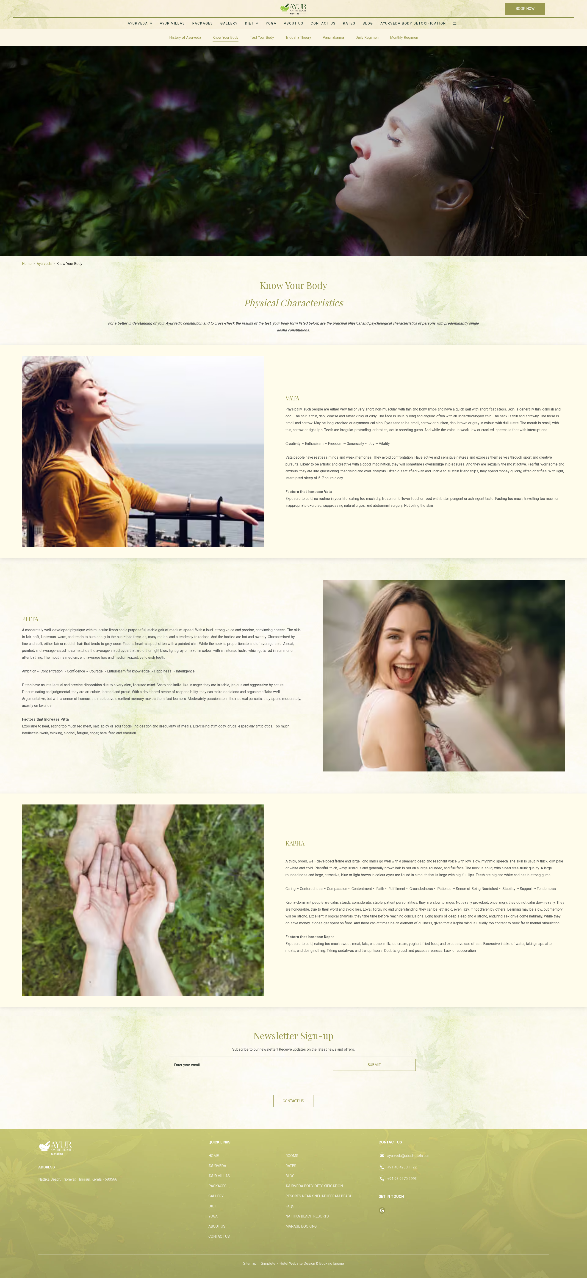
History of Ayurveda (185, 37)
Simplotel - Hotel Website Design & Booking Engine (302, 1263)
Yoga (271, 23)
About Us (293, 23)
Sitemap (249, 1263)
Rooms (291, 1156)
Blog (368, 23)
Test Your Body (262, 37)
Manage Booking (301, 1226)
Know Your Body (225, 37)
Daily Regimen (367, 37)
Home (27, 264)
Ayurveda (138, 23)
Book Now (525, 8)
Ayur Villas (172, 23)
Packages (202, 23)
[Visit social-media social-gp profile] (382, 1210)
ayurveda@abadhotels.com (408, 1156)
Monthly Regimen (404, 37)
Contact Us (323, 23)
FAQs (289, 1206)
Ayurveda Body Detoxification (413, 23)
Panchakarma (333, 37)
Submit (374, 1065)
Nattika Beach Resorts (307, 1216)
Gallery (229, 23)
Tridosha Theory (298, 37)
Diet (249, 23)
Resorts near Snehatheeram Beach (318, 1196)
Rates (349, 23)
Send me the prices (557, 575)
